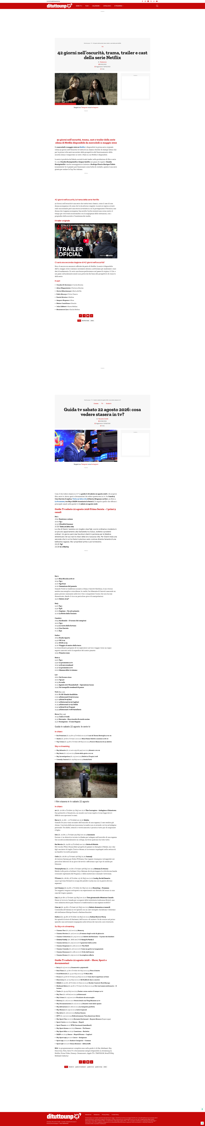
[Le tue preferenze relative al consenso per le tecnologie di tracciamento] (202, 1123)
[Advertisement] (102, 23)
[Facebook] (142, 1)
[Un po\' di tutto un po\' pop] (59, 6)
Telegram (84, 107)
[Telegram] (148, 1)
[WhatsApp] (153, 1)
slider (92, 320)
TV (91, 43)
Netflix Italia (85, 320)
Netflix (82, 147)
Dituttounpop (87, 43)
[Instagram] (145, 1)
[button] (157, 6)
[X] (151, 1)
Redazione (103, 62)
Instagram (94, 107)
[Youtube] (156, 1)
